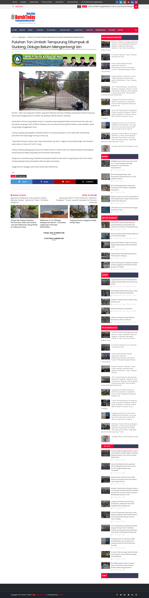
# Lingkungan (21, 176)
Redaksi (23, 2)
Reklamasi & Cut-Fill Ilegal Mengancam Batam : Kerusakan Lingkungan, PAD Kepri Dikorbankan (53, 223)
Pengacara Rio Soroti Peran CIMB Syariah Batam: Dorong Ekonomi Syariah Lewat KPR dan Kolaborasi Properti (124, 126)
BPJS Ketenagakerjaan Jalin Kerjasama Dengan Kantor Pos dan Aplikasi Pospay (123, 176)
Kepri (30, 30)
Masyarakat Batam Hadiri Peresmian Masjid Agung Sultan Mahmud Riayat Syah (124, 245)
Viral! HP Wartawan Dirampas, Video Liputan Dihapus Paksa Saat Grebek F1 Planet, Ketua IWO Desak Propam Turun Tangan (119, 114)
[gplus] (124, 2)
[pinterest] (128, 2)
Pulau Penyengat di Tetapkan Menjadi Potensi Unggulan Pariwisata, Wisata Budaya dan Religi (124, 265)
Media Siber (34, 2)
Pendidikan (101, 30)
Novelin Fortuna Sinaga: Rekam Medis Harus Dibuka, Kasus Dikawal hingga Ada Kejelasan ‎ (124, 554)
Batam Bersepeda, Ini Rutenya (121, 309)
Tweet (24, 182)
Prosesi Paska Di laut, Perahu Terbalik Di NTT (124, 56)
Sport (120, 30)
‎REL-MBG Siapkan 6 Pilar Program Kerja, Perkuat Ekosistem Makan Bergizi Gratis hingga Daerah (122, 565)
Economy (51, 30)
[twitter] (120, 2)
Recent (107, 446)
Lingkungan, (40, 52)
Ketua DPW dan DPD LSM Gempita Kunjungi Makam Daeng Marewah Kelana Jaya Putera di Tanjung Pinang (124, 225)
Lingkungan (21, 37)
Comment (90, 182)
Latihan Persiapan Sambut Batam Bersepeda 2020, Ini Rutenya (123, 318)
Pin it (68, 182)
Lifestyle (78, 30)
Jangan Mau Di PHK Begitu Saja (125, 146)
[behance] (132, 2)
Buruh (22, 30)
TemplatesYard (40, 595)
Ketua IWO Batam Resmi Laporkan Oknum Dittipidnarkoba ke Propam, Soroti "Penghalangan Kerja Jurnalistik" (118, 68)
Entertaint (65, 30)
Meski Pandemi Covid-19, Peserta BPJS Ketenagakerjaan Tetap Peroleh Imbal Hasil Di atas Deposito (124, 199)
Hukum (40, 30)
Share (46, 182)
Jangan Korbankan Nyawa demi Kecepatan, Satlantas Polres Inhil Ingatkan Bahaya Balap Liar (124, 102)
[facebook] (117, 2)
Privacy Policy (47, 2)
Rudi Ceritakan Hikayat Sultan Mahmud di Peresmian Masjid (124, 235)
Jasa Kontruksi (72, 2)
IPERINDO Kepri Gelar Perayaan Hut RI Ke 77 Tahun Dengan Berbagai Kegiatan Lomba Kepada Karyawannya (124, 164)
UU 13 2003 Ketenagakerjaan (92, 2)
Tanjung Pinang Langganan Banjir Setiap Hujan (83, 221)
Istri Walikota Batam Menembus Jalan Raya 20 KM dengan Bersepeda (124, 292)
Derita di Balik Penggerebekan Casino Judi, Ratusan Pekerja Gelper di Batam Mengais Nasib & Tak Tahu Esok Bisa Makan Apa (119, 46)
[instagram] (136, 2)
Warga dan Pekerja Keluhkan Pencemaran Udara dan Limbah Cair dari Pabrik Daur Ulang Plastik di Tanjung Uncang (24, 223)
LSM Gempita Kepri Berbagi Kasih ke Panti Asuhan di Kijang (123, 255)
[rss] (132, 594)
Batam (72, 6)
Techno (111, 30)
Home (14, 2)
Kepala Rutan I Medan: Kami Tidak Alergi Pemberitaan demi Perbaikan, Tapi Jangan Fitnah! (124, 79)
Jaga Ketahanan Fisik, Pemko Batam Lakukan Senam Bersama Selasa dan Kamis (124, 282)
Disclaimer (60, 2)
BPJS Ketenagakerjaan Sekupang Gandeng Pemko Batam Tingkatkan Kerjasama (123, 188)
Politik (89, 30)
